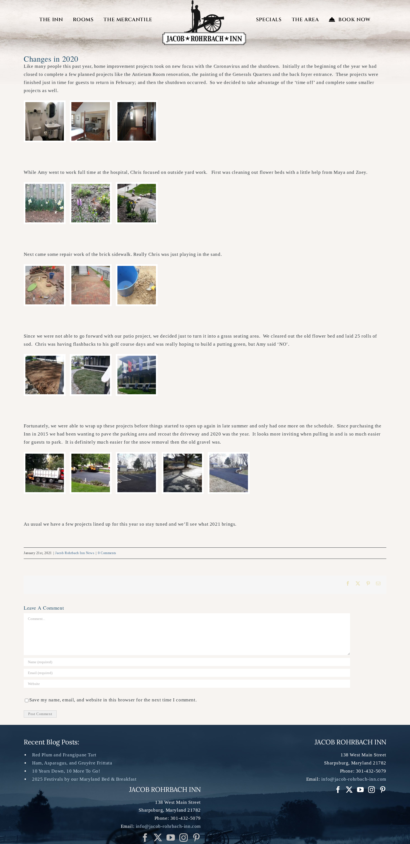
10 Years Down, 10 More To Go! (66, 771)
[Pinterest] (196, 837)
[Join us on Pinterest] (183, 837)
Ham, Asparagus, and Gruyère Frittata (72, 763)
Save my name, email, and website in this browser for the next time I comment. (113, 700)
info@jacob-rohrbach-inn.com (168, 826)
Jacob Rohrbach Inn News (74, 553)
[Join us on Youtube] (171, 837)
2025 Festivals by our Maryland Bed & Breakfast (84, 779)
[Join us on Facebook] (145, 837)
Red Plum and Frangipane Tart (64, 755)
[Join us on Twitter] (158, 837)
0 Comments (107, 553)
